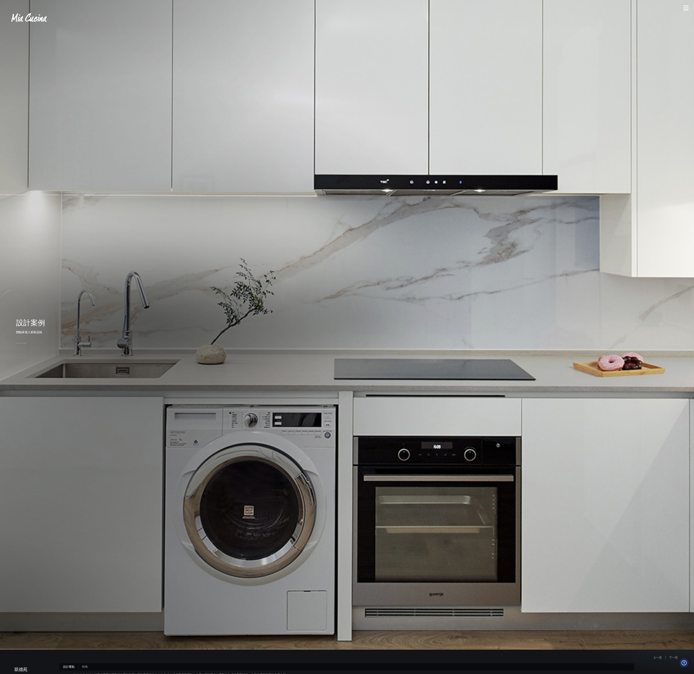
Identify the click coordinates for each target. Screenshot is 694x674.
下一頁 (673, 657)
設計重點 (69, 666)
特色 (85, 666)
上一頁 (657, 657)
